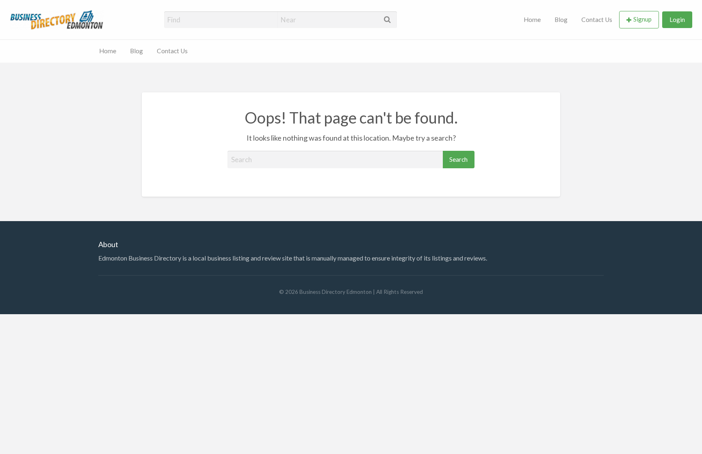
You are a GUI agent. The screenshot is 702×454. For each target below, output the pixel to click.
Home (532, 19)
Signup (642, 19)
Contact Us (596, 19)
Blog (561, 19)
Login (677, 19)
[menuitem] (532, 19)
